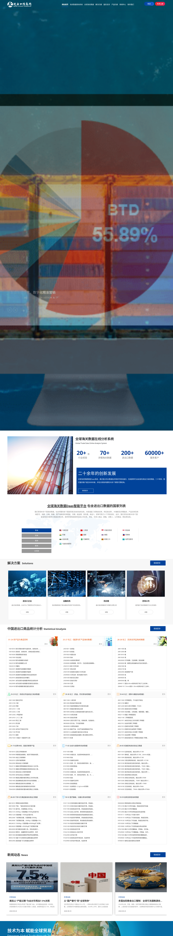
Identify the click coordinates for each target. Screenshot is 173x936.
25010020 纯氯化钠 (69, 654)
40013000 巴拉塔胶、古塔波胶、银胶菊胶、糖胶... (134, 712)
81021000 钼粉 (68, 769)
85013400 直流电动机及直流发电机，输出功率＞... (134, 772)
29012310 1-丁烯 (14, 709)
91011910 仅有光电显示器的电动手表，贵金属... (78, 806)
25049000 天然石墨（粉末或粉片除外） (75, 675)
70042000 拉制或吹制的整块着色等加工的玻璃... (24, 789)
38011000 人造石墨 (69, 700)
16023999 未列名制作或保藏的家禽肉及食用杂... (24, 683)
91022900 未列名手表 (70, 835)
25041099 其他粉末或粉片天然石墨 (74, 672)
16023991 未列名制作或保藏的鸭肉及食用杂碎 (23, 680)
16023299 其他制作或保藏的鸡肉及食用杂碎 (23, 675)
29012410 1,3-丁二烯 (15, 717)
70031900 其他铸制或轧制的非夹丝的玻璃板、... (24, 781)
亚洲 (36, 530)
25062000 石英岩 (68, 686)
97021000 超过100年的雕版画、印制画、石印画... (133, 829)
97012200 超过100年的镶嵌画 (127, 809)
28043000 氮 (122, 675)
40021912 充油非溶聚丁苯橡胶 (127, 723)
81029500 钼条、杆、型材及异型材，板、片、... (78, 775)
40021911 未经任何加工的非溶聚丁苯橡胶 (131, 720)
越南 (84, 535)
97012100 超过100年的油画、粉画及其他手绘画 (133, 806)
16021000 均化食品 (15, 657)
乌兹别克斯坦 (66, 544)
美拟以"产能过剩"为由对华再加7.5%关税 (29, 900)
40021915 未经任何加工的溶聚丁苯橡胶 (130, 732)
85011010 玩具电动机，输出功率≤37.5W (131, 752)
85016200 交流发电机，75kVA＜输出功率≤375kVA (134, 789)
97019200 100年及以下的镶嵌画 (128, 823)
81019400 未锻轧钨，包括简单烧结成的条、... (77, 754)
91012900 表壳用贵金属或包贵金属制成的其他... (78, 815)
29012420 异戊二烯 (15, 720)
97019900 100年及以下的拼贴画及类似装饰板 (132, 826)
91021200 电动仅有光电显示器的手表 (75, 826)
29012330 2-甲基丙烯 (16, 715)
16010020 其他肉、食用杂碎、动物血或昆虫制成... (25, 652)
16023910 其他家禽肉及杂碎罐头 (19, 678)
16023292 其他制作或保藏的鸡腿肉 (20, 672)
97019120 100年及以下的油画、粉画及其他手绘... (133, 820)
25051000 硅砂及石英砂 (71, 678)
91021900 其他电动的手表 (71, 829)
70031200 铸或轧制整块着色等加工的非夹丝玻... (24, 778)
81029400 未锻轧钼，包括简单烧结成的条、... (77, 772)
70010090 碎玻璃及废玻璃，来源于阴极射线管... (24, 754)
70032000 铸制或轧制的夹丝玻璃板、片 (21, 783)
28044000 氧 (122, 678)
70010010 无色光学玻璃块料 (18, 752)
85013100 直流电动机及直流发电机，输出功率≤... (133, 763)
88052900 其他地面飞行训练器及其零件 (21, 841)
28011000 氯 (122, 649)
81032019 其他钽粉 (69, 789)
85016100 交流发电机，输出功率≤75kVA (130, 786)
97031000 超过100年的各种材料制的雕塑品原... (133, 835)
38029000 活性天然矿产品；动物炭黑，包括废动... (79, 720)
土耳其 (85, 530)
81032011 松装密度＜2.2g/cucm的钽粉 (75, 786)
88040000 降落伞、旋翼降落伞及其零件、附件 (23, 832)
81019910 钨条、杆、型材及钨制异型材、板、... (78, 763)
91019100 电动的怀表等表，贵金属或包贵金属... (78, 818)
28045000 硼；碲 (123, 680)
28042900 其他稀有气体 (125, 672)
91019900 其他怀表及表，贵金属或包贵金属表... (78, 820)
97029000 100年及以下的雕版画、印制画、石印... (133, 832)
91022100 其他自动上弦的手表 (73, 832)
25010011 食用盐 (68, 649)
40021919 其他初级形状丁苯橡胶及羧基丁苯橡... (133, 738)
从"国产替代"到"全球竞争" (77, 900)
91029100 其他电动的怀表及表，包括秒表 (76, 838)
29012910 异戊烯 (14, 723)
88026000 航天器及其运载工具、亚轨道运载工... (24, 829)
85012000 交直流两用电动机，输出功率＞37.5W (133, 760)
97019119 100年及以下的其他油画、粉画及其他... (133, 818)
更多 (46, 644)
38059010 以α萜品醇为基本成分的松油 (75, 732)
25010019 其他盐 (68, 652)
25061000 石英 (68, 683)
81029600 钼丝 (68, 778)
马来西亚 (64, 530)
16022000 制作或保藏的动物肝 (18, 660)
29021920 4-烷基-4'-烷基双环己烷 (19, 738)
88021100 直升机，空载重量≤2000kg (21, 809)
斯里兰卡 (107, 539)
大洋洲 (36, 551)
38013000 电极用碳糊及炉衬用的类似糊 (75, 706)
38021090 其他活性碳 (70, 717)
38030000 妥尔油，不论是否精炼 (73, 723)
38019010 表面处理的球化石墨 (73, 709)
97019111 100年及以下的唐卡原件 (129, 815)
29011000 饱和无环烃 (16, 700)
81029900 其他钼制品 (70, 783)
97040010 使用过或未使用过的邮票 (129, 841)
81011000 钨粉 (68, 752)
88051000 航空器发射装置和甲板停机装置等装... (24, 835)
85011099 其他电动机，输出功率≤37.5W (131, 757)
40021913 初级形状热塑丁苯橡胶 (128, 726)
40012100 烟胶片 (123, 703)
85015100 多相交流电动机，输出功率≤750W (132, 778)
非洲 (36, 535)
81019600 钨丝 (68, 757)
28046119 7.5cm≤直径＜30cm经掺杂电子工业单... (134, 686)
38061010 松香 (68, 738)
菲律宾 (127, 535)
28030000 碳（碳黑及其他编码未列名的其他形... (133, 663)
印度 (63, 535)
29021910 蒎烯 (13, 735)
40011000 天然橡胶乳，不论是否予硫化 (130, 700)
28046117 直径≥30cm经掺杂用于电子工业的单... (133, 683)
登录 (149, 4)
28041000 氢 (122, 666)
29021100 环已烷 (14, 732)
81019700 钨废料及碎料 (71, 760)
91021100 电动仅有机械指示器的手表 (75, 823)
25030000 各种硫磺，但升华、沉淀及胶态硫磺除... (79, 663)
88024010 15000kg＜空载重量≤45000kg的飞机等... (25, 823)
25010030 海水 (68, 657)
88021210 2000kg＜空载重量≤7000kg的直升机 (24, 812)
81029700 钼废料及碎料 (71, 781)
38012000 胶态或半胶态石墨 (72, 703)
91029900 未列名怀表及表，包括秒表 (75, 841)
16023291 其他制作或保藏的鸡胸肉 (20, 669)
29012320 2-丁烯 (14, 712)
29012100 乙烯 (13, 703)
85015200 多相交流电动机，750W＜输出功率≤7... (133, 781)
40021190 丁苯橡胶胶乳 (125, 717)
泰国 (105, 535)
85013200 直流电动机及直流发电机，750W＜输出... (134, 766)
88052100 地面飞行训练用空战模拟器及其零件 (23, 838)
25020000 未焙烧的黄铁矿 (71, 660)
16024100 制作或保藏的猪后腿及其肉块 (21, 686)
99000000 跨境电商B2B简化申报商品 (129, 803)
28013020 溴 (122, 657)
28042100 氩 (122, 669)
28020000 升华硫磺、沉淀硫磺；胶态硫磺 (131, 660)
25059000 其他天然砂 (70, 680)
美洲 (36, 541)
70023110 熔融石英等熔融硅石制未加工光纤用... (24, 766)
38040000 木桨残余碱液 (71, 726)
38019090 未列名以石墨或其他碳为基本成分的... (78, 712)
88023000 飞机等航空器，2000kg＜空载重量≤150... (25, 820)
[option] (27, 595)
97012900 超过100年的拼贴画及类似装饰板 (131, 812)
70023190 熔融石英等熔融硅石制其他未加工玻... (24, 769)
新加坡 (127, 530)
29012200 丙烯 (13, 706)
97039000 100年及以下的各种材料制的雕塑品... (133, 838)
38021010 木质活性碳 (70, 715)
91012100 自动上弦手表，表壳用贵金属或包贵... (78, 812)
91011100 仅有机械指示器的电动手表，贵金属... (78, 803)
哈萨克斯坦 (129, 539)
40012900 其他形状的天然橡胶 (127, 709)
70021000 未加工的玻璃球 (17, 757)
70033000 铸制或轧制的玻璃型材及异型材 (22, 786)
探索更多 (157, 563)
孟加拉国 (64, 539)
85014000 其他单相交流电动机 (127, 775)
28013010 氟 (122, 654)
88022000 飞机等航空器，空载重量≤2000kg (23, 818)
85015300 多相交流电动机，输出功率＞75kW (132, 783)
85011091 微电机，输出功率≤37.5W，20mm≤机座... (134, 754)
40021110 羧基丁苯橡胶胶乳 (127, 715)
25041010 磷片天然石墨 (71, 666)
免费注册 (160, 4)
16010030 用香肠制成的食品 (18, 654)
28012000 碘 (122, 652)
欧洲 (36, 546)
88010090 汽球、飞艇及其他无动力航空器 (22, 806)
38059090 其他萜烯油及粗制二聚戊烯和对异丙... (78, 735)
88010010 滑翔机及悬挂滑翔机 (18, 803)
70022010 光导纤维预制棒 (17, 760)
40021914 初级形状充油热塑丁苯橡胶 (129, 729)
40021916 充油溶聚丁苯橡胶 (127, 735)
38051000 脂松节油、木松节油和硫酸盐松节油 (78, 729)
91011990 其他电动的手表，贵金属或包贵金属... (78, 809)
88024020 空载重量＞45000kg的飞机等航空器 (23, 826)
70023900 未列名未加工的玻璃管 (19, 775)
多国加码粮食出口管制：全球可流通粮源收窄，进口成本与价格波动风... (141, 900)
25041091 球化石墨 (69, 669)
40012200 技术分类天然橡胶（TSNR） (130, 706)
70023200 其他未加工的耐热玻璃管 (20, 772)
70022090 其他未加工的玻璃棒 (18, 763)
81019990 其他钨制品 (70, 766)
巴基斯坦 (85, 539)
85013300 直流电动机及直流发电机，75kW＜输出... (134, 769)
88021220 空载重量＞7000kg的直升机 (21, 815)
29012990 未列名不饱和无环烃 (18, 729)
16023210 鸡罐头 (14, 666)
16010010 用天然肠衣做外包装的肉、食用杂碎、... (25, 649)
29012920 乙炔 (13, 726)
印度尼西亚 (108, 530)
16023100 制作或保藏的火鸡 (18, 663)
